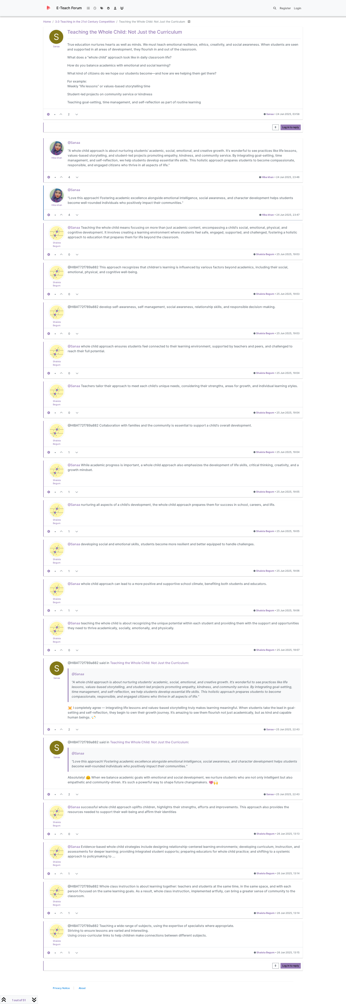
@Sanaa (74, 143)
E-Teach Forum (69, 8)
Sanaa (56, 46)
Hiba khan (56, 157)
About (82, 988)
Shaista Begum (265, 254)
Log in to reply (290, 127)
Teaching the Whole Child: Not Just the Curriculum (149, 663)
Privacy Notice (61, 988)
